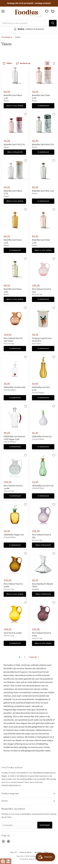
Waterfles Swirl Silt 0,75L (14, 144)
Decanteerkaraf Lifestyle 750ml (42, 585)
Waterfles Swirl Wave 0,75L (13, 192)
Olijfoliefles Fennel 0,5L (42, 436)
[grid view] (47, 63)
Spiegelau (35, 589)
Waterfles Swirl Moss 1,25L (13, 290)
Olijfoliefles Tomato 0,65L (15, 387)
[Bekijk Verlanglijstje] (46, 11)
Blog (46, 852)
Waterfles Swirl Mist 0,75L (43, 144)
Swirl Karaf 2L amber (13, 632)
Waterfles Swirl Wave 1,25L (13, 97)
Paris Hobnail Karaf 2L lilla (41, 536)
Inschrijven (45, 825)
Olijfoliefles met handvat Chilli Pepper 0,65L (14, 438)
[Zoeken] (53, 23)
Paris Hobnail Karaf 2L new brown (13, 340)
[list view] (53, 63)
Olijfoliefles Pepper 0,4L (14, 534)
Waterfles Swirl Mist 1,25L (43, 190)
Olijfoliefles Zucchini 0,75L (41, 389)
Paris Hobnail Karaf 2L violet (41, 634)
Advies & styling (25, 852)
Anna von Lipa (37, 294)
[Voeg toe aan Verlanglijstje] (25, 114)
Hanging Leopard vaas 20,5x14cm (42, 340)
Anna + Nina (36, 343)
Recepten (37, 852)
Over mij (13, 852)
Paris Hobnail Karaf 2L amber (13, 585)
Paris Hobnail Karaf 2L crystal (13, 487)
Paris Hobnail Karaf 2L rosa (41, 290)
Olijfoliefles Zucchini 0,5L (43, 485)
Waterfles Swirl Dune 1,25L (13, 241)
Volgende (33, 657)
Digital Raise (33, 859)
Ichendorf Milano (10, 390)
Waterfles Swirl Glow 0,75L (41, 97)
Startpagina (6, 37)
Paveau (6, 101)
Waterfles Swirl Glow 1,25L (41, 241)
